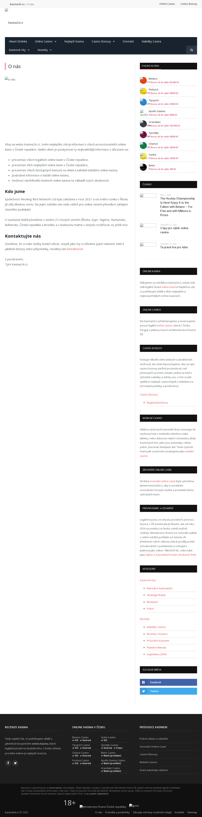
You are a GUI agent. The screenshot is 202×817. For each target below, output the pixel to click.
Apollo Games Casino (113, 760)
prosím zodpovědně (99, 793)
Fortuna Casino (80, 760)
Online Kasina (150, 65)
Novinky (42, 50)
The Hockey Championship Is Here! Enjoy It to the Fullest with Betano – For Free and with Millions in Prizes (177, 207)
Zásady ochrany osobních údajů (152, 812)
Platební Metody (156, 647)
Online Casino (167, 4)
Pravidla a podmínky (117, 812)
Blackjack (152, 602)
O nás (98, 812)
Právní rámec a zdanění (154, 738)
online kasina (169, 287)
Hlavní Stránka (18, 41)
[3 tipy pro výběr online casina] (148, 230)
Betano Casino (80, 737)
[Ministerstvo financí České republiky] (103, 807)
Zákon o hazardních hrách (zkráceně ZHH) (171, 555)
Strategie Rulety (156, 595)
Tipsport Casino (81, 745)
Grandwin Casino (110, 768)
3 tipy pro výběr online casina (174, 230)
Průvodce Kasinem (158, 640)
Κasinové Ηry (17, 50)
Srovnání (128, 41)
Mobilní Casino (148, 762)
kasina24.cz (12, 812)
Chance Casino (80, 753)
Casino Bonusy (188, 4)
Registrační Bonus (157, 402)
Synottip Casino (109, 745)
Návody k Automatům (159, 588)
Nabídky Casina (151, 41)
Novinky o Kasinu (157, 634)
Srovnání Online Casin (153, 746)
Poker (150, 608)
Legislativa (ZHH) (156, 654)
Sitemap (192, 812)
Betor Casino (108, 753)
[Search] (191, 50)
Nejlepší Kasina (74, 41)
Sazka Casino (108, 737)
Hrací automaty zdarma (154, 770)
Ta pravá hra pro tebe (174, 247)
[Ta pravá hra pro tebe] (148, 250)
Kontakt (179, 812)
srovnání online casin (163, 481)
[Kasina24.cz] (14, 22)
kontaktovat (75, 249)
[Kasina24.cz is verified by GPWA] (134, 805)
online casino (165, 325)
